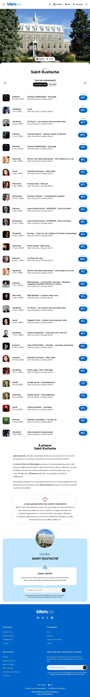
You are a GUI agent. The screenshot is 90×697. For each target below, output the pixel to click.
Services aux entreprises (11, 672)
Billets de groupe (9, 661)
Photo (41, 59)
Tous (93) (52, 84)
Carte (51, 59)
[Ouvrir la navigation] (4, 4)
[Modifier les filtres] (5, 83)
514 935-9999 (8, 632)
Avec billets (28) (40, 84)
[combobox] (78, 4)
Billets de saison (8, 664)
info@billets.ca (8, 640)
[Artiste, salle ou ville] (50, 4)
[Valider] (64, 590)
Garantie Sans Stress (54, 640)
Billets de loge (8, 668)
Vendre (5, 657)
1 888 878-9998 (8, 636)
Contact (6, 643)
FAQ (48, 632)
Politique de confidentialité (35, 688)
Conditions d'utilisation (56, 688)
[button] (83, 97)
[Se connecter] (86, 4)
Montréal (67, 456)
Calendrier (6, 676)
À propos (50, 636)
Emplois (49, 643)
